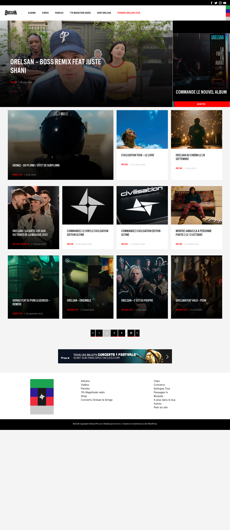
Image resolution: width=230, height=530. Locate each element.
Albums (32, 12)
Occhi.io (117, 424)
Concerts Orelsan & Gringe (96, 399)
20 (131, 333)
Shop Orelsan (104, 12)
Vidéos (45, 12)
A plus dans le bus (164, 399)
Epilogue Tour (162, 388)
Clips (157, 381)
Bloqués (158, 396)
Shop (84, 396)
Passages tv (161, 392)
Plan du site (161, 407)
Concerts (159, 384)
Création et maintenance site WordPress (139, 424)
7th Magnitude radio (80, 12)
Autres (157, 403)
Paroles (59, 12)
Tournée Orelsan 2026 (128, 12)
